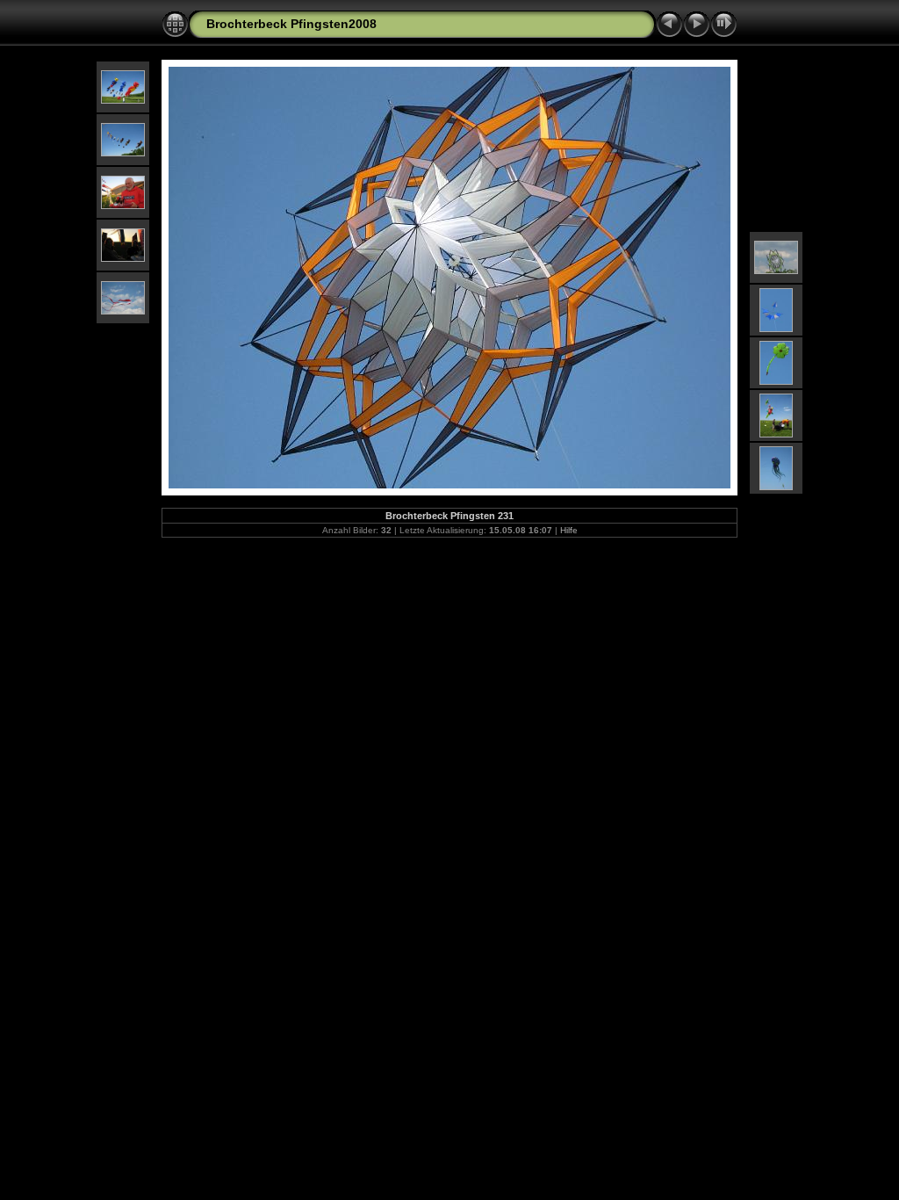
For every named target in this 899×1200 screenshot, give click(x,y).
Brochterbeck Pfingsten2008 (291, 24)
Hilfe (569, 530)
